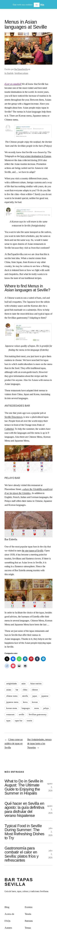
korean (35, 702)
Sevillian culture (21, 73)
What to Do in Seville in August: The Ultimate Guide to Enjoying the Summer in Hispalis (24, 787)
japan (34, 696)
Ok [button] (37, 5)
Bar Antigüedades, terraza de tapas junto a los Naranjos (39, 743)
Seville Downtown (13, 417)
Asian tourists (35, 683)
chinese (35, 689)
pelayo (46, 708)
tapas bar (18, 720)
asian (23, 683)
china (25, 689)
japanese (44, 696)
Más (42, 4)
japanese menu (12, 702)
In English (9, 73)
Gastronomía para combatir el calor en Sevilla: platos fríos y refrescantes (21, 854)
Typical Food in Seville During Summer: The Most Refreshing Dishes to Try (24, 832)
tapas (8, 720)
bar (17, 689)
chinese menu (11, 696)
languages (26, 708)
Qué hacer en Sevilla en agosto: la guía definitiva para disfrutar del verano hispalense (24, 809)
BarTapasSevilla (21, 69)
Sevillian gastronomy (38, 714)
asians (8, 689)
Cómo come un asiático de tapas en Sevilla (14, 743)
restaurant (10, 714)
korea (25, 702)
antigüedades (11, 683)
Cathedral (9, 429)
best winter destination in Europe (35, 156)
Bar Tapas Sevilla (19, 882)
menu (36, 708)
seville (21, 714)
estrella (25, 696)
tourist (29, 720)
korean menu (11, 708)
